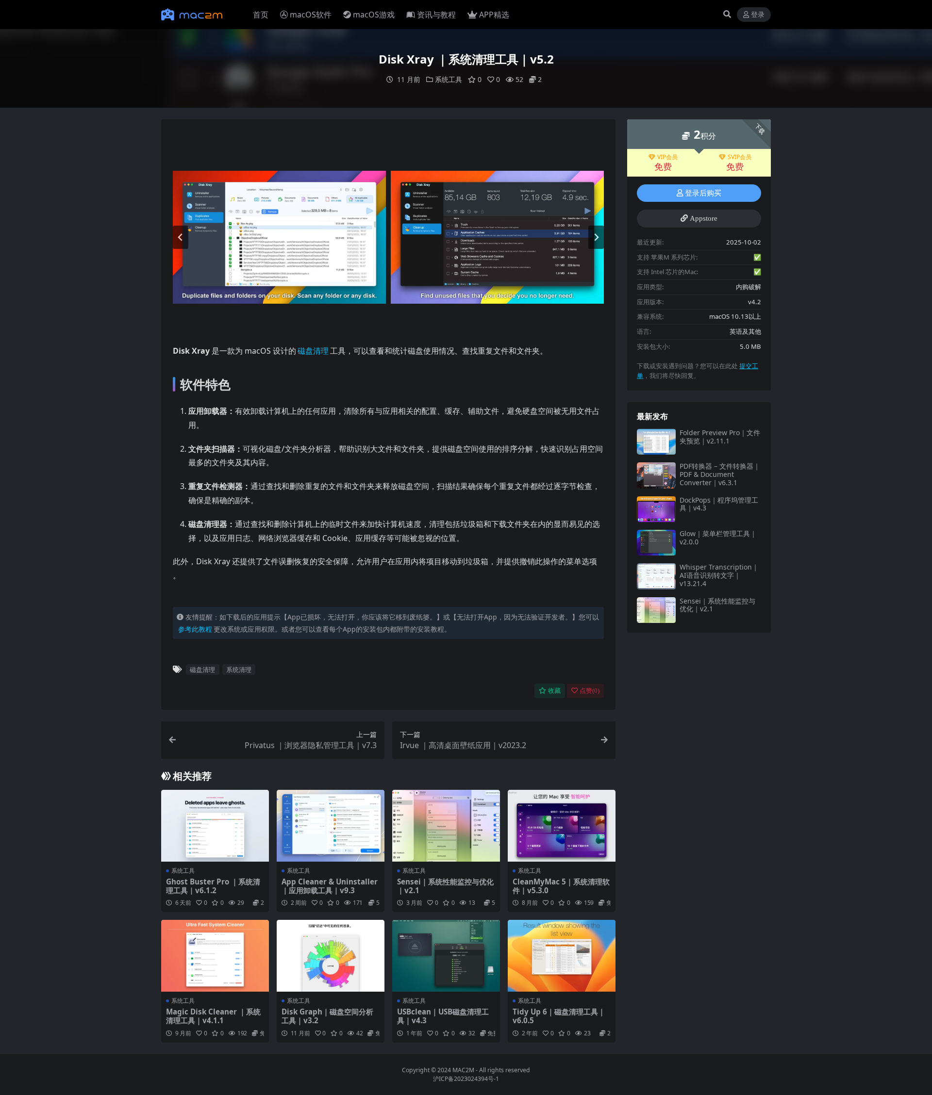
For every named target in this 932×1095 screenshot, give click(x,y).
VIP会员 (667, 157)
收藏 (554, 690)
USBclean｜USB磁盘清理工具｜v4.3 (443, 1016)
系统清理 (238, 669)
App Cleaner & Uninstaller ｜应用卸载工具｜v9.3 (330, 886)
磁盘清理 (313, 350)
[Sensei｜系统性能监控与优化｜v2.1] (446, 826)
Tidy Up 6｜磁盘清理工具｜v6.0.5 (559, 1016)
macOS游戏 (374, 14)
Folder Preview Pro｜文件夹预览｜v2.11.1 (720, 436)
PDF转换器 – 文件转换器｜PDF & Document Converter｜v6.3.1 (720, 474)
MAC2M (463, 1070)
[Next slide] (596, 237)
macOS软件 (311, 14)
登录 (758, 14)
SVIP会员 (739, 157)
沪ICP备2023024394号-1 (466, 1079)
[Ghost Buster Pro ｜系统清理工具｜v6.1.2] (215, 826)
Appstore (703, 218)
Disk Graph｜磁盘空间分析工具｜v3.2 (327, 1016)
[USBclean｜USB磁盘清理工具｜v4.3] (446, 956)
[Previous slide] (180, 237)
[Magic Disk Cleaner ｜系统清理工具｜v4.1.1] (215, 956)
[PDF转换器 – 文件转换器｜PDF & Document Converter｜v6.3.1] (656, 475)
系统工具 (448, 79)
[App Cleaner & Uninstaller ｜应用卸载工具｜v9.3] (330, 826)
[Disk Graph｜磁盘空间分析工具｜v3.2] (330, 956)
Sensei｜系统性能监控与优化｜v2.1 (445, 886)
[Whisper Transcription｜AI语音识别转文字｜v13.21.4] (656, 576)
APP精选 (494, 14)
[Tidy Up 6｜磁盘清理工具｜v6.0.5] (562, 956)
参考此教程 (195, 629)
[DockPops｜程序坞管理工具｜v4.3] (656, 509)
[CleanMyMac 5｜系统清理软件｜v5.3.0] (562, 826)
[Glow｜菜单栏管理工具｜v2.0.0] (656, 543)
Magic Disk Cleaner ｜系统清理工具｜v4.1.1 (213, 1016)
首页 (260, 14)
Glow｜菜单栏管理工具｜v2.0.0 (718, 537)
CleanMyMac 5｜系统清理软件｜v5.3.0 (561, 886)
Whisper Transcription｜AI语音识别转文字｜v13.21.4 (719, 575)
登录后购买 (703, 193)
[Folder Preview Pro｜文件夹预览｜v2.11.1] (656, 442)
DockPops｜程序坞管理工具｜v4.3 (719, 504)
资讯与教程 (436, 14)
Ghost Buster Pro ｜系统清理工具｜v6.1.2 (213, 886)
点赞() (589, 690)
